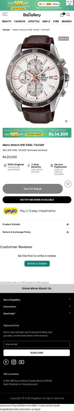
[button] (33, 211)
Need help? (9, 313)
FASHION (19, 21)
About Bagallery (11, 299)
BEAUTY (6, 21)
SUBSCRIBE (36, 352)
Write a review (37, 264)
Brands (67, 21)
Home (6, 30)
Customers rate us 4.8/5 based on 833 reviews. (24, 282)
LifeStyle (33, 21)
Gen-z (46, 21)
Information (9, 306)
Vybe (56, 21)
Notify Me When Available (37, 199)
